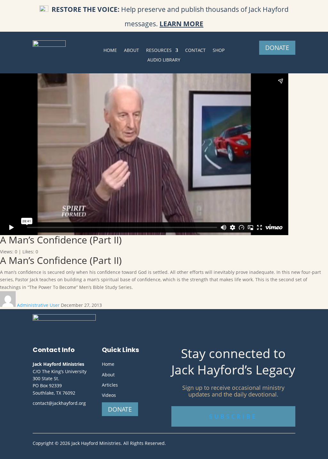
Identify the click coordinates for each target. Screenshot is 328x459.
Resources (159, 50)
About (131, 50)
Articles (110, 385)
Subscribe (233, 416)
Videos (109, 395)
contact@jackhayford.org (59, 403)
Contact (195, 50)
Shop (219, 50)
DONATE (277, 48)
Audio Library (163, 60)
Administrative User (39, 305)
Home (110, 50)
